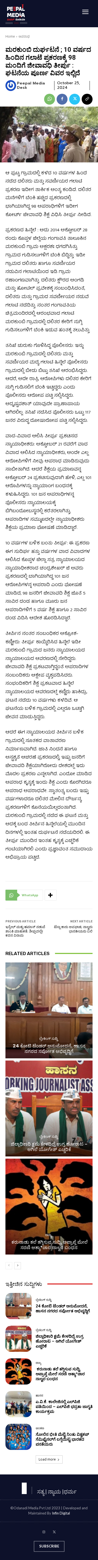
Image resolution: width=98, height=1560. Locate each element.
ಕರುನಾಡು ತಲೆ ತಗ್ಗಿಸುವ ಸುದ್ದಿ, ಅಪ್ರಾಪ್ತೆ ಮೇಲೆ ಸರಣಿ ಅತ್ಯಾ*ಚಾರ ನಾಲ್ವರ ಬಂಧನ (49, 1244)
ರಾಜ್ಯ (48, 1235)
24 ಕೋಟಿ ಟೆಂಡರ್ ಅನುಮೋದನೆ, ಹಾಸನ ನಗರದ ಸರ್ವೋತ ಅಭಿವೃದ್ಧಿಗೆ (49, 1048)
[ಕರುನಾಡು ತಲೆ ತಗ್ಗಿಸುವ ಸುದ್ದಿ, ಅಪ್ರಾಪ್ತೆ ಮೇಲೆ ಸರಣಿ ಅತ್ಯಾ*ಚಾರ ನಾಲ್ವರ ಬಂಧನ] (49, 1207)
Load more (47, 1459)
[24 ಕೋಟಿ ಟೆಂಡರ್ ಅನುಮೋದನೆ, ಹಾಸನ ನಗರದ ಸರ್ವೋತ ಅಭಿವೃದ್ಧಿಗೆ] (49, 1010)
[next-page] (17, 1265)
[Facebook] (62, 99)
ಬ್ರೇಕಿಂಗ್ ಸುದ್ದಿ (48, 1038)
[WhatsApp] (49, 99)
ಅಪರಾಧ (24, 36)
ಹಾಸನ (39, 1395)
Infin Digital (61, 1513)
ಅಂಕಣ (40, 1428)
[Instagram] (44, 1533)
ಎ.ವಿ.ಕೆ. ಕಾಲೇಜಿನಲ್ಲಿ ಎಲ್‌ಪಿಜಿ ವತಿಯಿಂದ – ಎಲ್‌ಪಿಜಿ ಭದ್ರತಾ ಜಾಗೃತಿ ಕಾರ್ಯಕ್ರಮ (64, 1406)
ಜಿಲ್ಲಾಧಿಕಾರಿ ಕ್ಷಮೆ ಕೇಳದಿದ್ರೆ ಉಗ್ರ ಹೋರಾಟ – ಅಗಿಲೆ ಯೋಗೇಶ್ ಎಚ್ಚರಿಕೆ (49, 1146)
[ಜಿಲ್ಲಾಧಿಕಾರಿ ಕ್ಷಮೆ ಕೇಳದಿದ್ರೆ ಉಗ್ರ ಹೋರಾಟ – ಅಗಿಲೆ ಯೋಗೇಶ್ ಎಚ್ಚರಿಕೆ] (49, 1108)
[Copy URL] (87, 99)
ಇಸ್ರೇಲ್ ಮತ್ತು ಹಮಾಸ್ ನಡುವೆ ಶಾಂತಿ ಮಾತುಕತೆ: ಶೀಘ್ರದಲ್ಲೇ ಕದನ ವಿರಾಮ (25, 931)
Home (10, 36)
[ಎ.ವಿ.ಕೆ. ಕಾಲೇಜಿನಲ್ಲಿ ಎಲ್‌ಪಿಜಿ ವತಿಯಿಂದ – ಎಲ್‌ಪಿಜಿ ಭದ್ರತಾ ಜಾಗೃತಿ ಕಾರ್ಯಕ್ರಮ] (18, 1404)
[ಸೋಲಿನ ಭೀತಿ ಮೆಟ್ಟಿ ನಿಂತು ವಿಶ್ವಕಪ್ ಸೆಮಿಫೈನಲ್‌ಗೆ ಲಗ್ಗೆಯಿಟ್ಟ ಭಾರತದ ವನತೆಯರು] (18, 1437)
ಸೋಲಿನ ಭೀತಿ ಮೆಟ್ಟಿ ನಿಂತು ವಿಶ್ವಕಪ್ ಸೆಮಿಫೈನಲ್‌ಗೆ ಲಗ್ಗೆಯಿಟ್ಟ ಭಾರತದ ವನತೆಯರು (62, 1439)
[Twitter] (74, 99)
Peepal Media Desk (31, 85)
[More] (51, 895)
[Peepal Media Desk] (10, 85)
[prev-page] (8, 1265)
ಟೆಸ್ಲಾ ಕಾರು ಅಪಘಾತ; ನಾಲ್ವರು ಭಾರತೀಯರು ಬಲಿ (73, 929)
